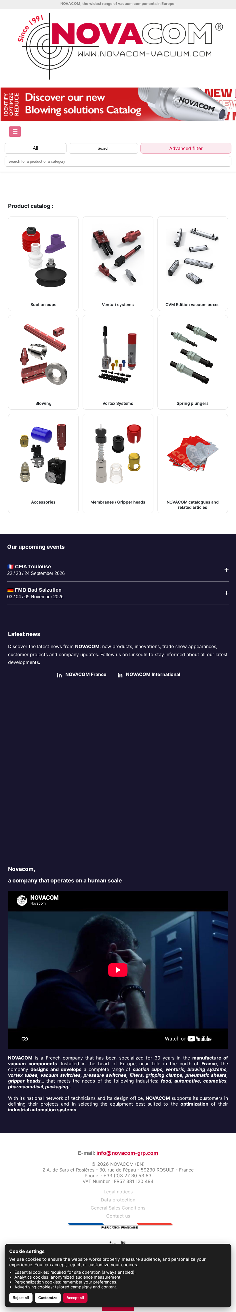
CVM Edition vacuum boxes (192, 304)
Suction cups (43, 304)
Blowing (43, 403)
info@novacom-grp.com (127, 1153)
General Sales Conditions (118, 1208)
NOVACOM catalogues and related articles (193, 505)
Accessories (43, 502)
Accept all (75, 1298)
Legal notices (118, 1192)
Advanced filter (186, 148)
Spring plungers (193, 403)
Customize (47, 1298)
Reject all (21, 1298)
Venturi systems (118, 304)
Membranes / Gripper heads (117, 502)
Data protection (118, 1200)
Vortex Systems (117, 403)
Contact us (118, 1216)
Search (103, 148)
